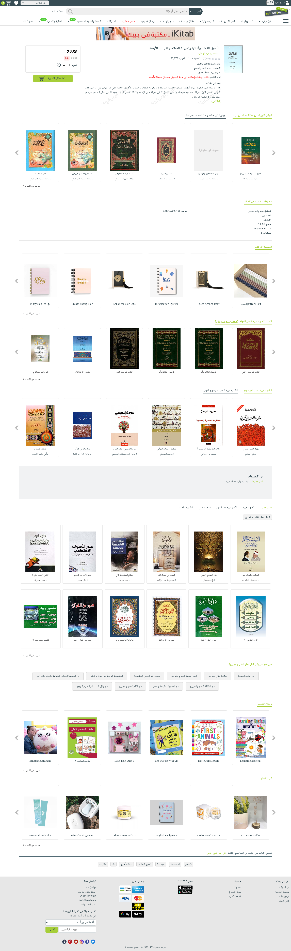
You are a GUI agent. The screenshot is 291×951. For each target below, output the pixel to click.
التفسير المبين (166, 174)
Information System (166, 304)
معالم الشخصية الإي (124, 575)
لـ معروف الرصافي (208, 454)
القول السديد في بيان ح (250, 174)
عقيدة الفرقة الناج (82, 372)
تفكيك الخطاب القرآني (166, 449)
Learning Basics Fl (250, 761)
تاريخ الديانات (144, 864)
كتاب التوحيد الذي (124, 372)
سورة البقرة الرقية (208, 640)
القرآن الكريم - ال (251, 640)
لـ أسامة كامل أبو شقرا (82, 454)
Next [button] (17, 153)
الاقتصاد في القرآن (82, 449)
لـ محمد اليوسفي (166, 454)
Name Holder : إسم (251, 836)
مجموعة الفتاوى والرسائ (208, 174)
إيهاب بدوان (208, 580)
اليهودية (161, 864)
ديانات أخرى (126, 864)
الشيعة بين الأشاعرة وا (124, 174)
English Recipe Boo (166, 836)
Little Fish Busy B (124, 761)
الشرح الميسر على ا (40, 575)
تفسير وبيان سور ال (40, 640)
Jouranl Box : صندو (251, 304)
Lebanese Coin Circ (124, 304)
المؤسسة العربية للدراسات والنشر (107, 676)
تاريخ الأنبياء (40, 174)
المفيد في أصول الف (166, 575)
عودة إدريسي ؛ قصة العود (124, 449)
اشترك (51, 929)
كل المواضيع (219, 853)
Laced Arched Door (209, 304)
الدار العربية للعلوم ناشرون (184, 676)
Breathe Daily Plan (82, 304)
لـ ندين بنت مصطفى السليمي (124, 454)
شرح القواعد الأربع (40, 372)
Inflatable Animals (40, 761)
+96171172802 (88, 896)
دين (209, 853)
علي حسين (81, 580)
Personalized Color (40, 836)
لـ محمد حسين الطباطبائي (82, 179)
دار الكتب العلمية (246, 676)
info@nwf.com (87, 900)
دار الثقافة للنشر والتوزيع (202, 686)
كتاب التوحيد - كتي (251, 372)
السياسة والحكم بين (250, 575)
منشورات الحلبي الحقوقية (147, 676)
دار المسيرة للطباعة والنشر (166, 686)
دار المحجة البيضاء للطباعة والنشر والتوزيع (58, 676)
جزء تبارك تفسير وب (125, 640)
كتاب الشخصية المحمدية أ (208, 449)
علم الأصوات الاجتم (82, 575)
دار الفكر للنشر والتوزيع (130, 686)
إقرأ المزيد (215, 101)
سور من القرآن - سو (82, 640)
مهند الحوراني (39, 580)
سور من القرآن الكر (166, 640)
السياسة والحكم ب (249, 580)
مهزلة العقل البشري (251, 449)
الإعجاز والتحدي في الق (82, 174)
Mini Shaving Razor (82, 836)
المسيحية (175, 864)
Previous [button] (274, 153)
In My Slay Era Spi (40, 304)
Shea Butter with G (124, 836)
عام (113, 864)
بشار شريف (123, 580)
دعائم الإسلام (40, 449)
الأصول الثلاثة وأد (208, 372)
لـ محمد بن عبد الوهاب (208, 179)
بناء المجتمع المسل (209, 575)
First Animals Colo (208, 761)
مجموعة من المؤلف (165, 580)
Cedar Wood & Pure (208, 836)
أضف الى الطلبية (56, 78)
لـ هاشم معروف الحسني (124, 179)
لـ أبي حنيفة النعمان (40, 454)
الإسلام (188, 864)
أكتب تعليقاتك (256, 481)
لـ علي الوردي (250, 454)
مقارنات (102, 864)
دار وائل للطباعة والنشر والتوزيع (92, 686)
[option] (250, 152)
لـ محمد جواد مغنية (166, 179)
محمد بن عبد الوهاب (208, 53)
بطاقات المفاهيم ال (82, 761)
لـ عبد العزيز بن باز (250, 179)
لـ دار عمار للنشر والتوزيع (257, 517)
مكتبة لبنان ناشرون (217, 676)
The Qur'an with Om (166, 761)
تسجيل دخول (280, 3)
